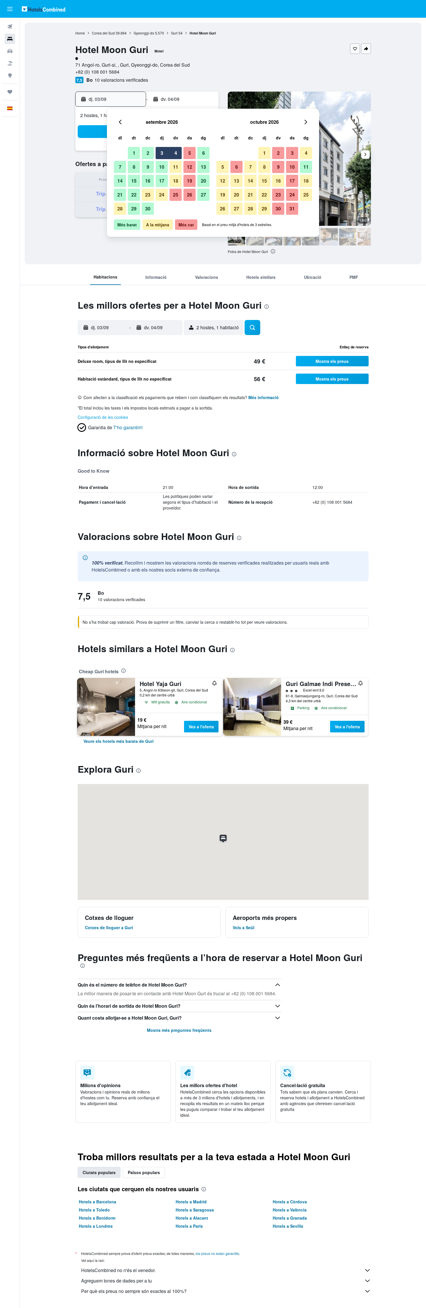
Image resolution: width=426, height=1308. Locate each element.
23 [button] (147, 194)
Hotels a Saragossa (195, 1210)
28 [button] (120, 208)
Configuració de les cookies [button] (103, 417)
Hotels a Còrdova (290, 1202)
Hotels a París (189, 1226)
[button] (9, 9)
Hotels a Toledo (94, 1210)
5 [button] (189, 153)
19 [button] (189, 180)
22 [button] (133, 194)
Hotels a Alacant (192, 1218)
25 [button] (175, 194)
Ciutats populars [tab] (99, 1172)
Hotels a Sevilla (288, 1226)
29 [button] (133, 208)
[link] (118, 741)
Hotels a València (290, 1210)
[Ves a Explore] (9, 75)
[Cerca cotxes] (9, 51)
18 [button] (175, 180)
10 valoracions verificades (121, 80)
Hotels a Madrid (191, 1202)
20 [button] (203, 180)
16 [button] (147, 180)
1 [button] (134, 153)
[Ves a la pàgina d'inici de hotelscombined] (43, 9)
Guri (174, 32)
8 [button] (134, 166)
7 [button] (120, 166)
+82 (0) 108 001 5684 (97, 71)
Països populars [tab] (144, 1172)
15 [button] (133, 180)
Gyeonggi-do (144, 32)
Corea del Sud (103, 32)
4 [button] (175, 153)
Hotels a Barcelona (97, 1202)
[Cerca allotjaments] (9, 39)
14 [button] (120, 180)
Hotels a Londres (96, 1226)
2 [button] (148, 153)
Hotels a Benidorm (97, 1218)
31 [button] (292, 208)
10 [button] (161, 166)
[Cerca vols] (9, 26)
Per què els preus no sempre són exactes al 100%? (134, 1291)
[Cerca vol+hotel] (9, 63)
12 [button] (189, 166)
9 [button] (148, 166)
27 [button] (203, 194)
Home (80, 32)
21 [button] (120, 194)
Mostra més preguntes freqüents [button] (179, 1030)
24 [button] (161, 194)
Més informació (263, 397)
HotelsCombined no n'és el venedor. (118, 1270)
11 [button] (175, 166)
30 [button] (147, 208)
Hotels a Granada (290, 1218)
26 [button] (189, 194)
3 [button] (162, 153)
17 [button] (161, 180)
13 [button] (203, 166)
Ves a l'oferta (201, 727)
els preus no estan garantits (217, 1253)
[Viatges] (9, 92)
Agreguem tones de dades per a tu (116, 1280)
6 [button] (203, 153)
